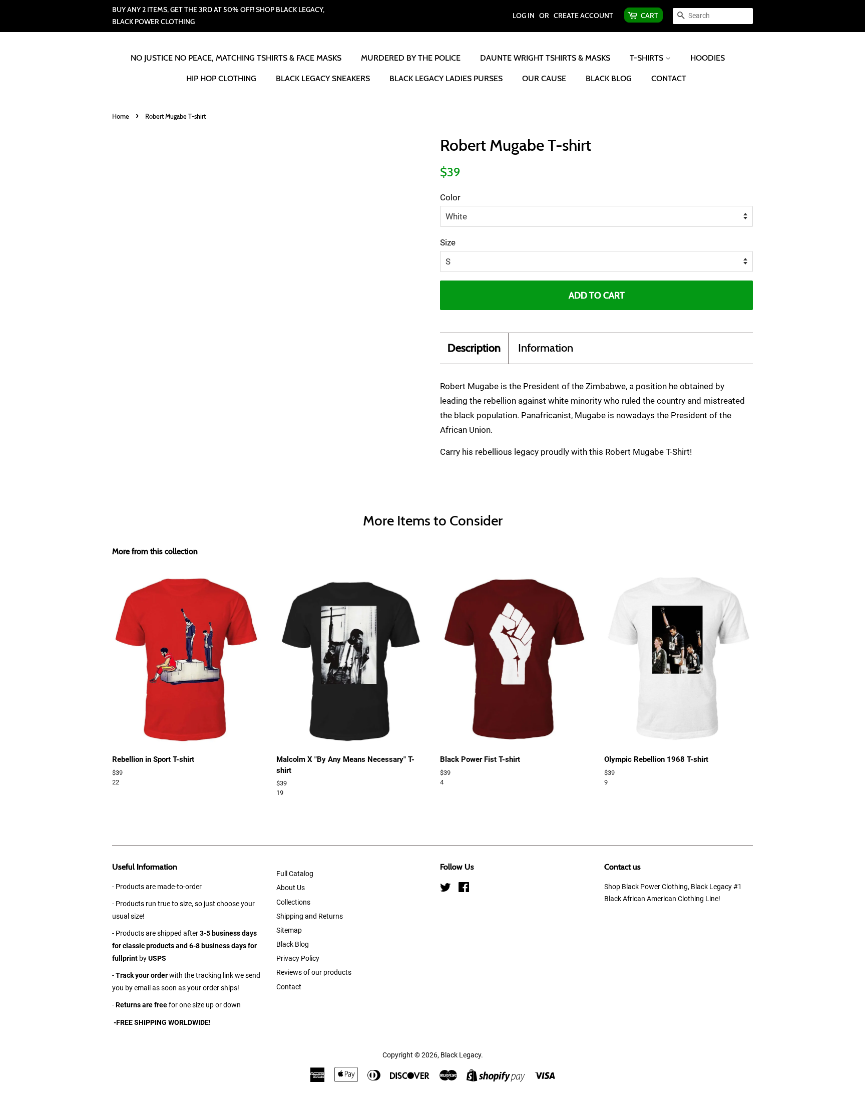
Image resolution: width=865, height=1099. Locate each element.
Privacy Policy (297, 958)
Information (545, 348)
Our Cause (544, 78)
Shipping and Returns (309, 916)
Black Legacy (461, 1055)
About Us (290, 888)
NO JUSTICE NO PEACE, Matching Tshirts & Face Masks (236, 58)
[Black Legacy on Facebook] (464, 889)
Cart (649, 15)
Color (450, 197)
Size (448, 242)
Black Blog (609, 78)
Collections (293, 902)
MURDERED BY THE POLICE (411, 58)
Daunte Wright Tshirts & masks (545, 58)
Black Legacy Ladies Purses (446, 78)
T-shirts (647, 58)
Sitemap (289, 930)
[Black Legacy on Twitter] (445, 889)
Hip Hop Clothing (221, 78)
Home (120, 116)
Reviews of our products (313, 972)
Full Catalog (294, 874)
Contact (668, 78)
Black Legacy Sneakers (323, 78)
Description (474, 348)
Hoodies (707, 58)
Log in (524, 15)
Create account (583, 15)
